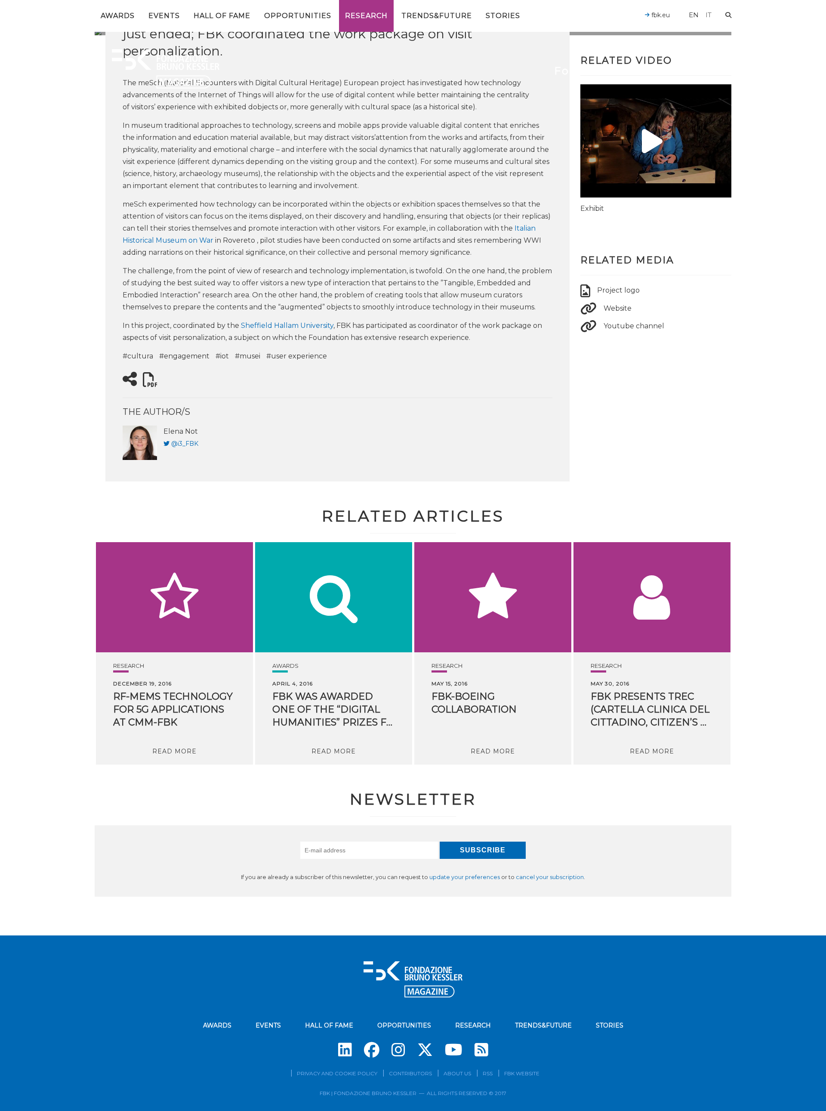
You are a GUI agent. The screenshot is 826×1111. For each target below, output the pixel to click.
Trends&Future (436, 16)
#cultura (138, 356)
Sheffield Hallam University (287, 325)
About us (457, 1073)
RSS (488, 1073)
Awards (118, 16)
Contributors (410, 1073)
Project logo (618, 290)
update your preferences (464, 877)
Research (366, 16)
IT (709, 15)
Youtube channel (634, 326)
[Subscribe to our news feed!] (481, 1050)
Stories (503, 16)
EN (694, 15)
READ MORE (174, 751)
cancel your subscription (550, 877)
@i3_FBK (184, 443)
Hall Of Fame (222, 16)
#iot (222, 356)
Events (164, 16)
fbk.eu (660, 15)
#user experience (296, 356)
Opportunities (297, 16)
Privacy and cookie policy (337, 1073)
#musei (247, 356)
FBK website (521, 1073)
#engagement (184, 356)
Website (618, 308)
